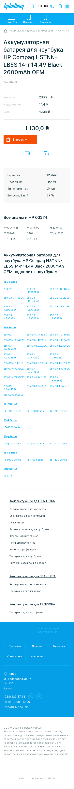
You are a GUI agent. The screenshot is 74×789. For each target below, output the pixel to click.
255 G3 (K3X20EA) (10, 347)
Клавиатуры (16, 522)
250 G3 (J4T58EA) (14, 297)
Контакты (37, 656)
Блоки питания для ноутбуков (27, 515)
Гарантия (59, 646)
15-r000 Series (12, 459)
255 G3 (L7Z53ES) (14, 377)
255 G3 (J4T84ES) (60, 340)
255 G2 (7, 334)
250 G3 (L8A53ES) (10, 317)
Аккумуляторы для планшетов (27, 584)
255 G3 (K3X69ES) (56, 356)
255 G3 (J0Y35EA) (37, 334)
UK (40, 6)
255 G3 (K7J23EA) (60, 363)
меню (67, 6)
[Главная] (5, 31)
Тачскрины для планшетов (25, 591)
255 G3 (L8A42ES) (37, 377)
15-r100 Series (35, 459)
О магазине (14, 656)
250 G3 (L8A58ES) (56, 317)
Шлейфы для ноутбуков (23, 536)
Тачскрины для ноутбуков (25, 556)
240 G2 (8, 476)
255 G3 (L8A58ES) (14, 394)
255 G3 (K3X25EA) (60, 345)
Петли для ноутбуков (22, 542)
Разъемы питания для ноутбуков (29, 529)
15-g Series (10, 436)
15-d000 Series (13, 427)
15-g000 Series (13, 443)
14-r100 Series (35, 411)
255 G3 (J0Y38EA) (60, 334)
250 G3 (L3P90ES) (10, 308)
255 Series (10, 327)
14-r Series (10, 403)
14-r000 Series (12, 411)
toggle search (33, 6)
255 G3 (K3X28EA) (10, 356)
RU (46, 6)
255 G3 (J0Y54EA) (14, 340)
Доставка (47, 153)
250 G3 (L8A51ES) (60, 306)
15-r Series (10, 452)
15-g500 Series (59, 443)
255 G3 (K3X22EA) (37, 345)
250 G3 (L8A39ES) (33, 308)
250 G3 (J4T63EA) (33, 299)
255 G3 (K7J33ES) (14, 368)
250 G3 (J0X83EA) (33, 291)
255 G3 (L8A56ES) (37, 386)
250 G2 (8, 289)
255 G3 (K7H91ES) (14, 363)
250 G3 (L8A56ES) (33, 317)
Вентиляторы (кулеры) (23, 549)
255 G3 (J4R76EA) (37, 340)
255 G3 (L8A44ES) (10, 388)
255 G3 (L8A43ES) (56, 379)
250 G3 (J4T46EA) (60, 289)
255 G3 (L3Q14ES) (33, 370)
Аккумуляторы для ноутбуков (27, 509)
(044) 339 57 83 (14, 696)
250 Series (10, 281)
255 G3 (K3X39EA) (33, 356)
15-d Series (10, 420)
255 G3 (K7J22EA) (37, 363)
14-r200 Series (58, 411)
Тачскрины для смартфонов (26, 612)
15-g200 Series (36, 443)
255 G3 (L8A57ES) (60, 386)
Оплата (27, 153)
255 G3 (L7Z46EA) (60, 368)
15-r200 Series (58, 459)
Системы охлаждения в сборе (27, 562)
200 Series (10, 468)
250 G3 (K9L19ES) (60, 297)
